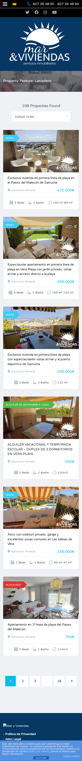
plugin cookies (71, 756)
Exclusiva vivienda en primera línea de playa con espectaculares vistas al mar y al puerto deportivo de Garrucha (39, 359)
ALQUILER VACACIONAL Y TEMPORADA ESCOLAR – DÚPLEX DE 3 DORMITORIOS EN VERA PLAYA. (40, 449)
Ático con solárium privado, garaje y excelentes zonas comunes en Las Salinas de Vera (40, 539)
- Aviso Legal (12, 739)
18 (59, 681)
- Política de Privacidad (19, 734)
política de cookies (38, 751)
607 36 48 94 (68, 4)
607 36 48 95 (43, 4)
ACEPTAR (41, 758)
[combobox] (41, 117)
